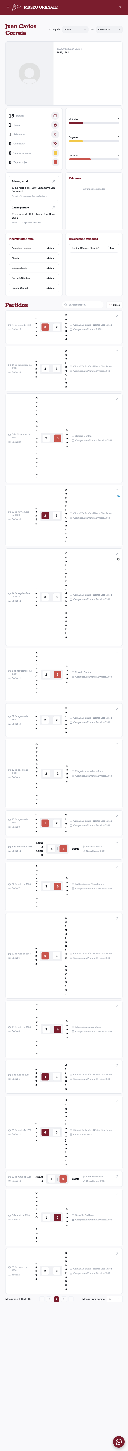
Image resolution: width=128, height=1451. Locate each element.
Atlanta (15, 258)
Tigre (65, 823)
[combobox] (75, 29)
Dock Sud (65, 327)
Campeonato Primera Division (33, 196)
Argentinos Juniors (21, 248)
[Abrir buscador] (120, 7)
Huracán (65, 720)
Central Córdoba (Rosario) (85, 248)
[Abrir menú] (8, 7)
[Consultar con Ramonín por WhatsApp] (119, 1442)
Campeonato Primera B (31, 222)
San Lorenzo (65, 1270)
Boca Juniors (37, 886)
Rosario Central (20, 288)
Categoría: (55, 29)
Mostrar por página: (93, 1299)
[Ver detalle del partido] (117, 315)
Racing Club (65, 368)
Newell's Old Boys (21, 278)
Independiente (19, 268)
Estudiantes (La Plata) (65, 955)
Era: (92, 29)
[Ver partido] (53, 181)
